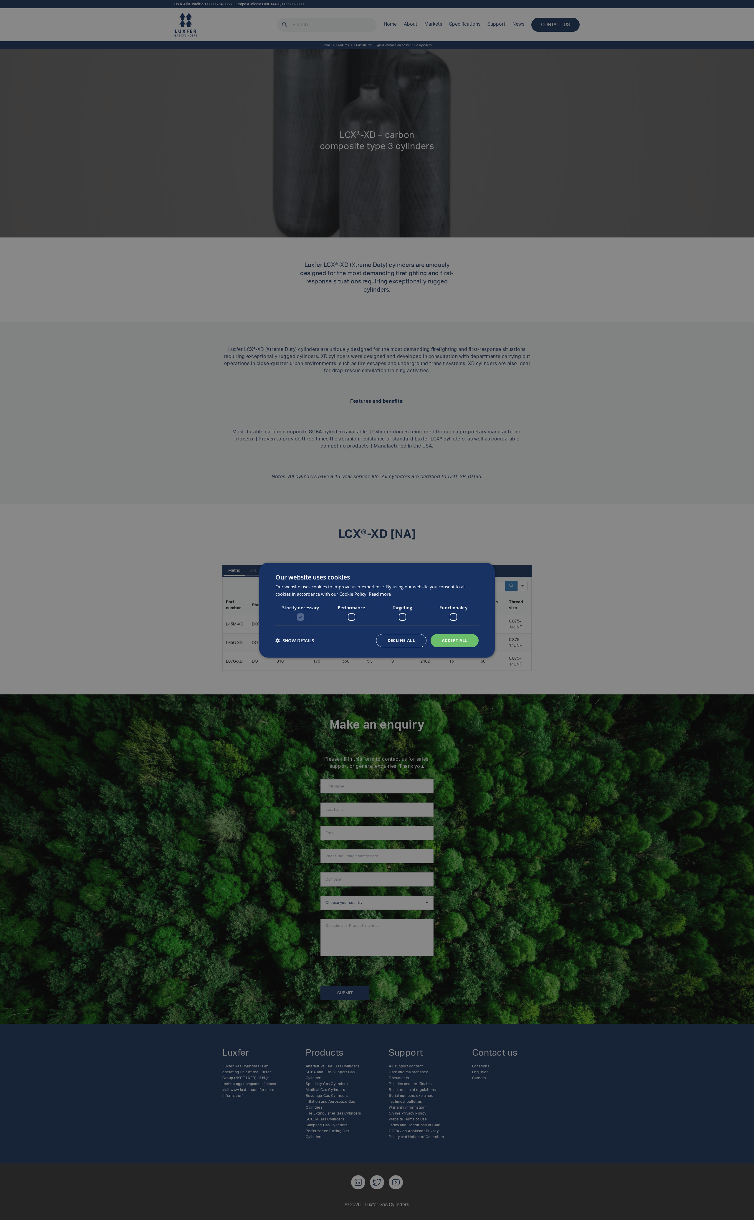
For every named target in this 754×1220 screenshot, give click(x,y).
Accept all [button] (454, 640)
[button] (294, 640)
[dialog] (377, 609)
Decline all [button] (401, 640)
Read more (380, 594)
